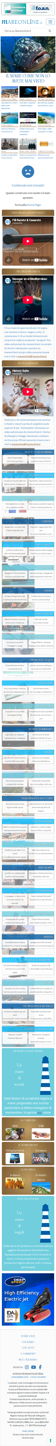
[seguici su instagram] (27, 1367)
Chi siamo (28, 1342)
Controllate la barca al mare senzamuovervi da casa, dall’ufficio (41, 1015)
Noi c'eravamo (28, 1359)
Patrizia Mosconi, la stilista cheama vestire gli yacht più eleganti (41, 807)
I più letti (28, 1348)
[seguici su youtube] (33, 1367)
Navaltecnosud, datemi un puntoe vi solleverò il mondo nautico (14, 853)
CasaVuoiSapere (38, 1377)
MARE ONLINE (28, 1431)
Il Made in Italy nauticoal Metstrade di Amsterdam (26, 131)
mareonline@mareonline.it (32, 356)
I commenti (28, 1354)
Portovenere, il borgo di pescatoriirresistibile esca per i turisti (41, 1038)
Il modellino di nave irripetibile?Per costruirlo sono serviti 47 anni (41, 715)
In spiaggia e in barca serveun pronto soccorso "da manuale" (15, 899)
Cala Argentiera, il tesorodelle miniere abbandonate (9, 105)
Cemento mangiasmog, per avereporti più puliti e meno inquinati (14, 1015)
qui (39, 1112)
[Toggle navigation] (50, 22)
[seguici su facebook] (40, 1367)
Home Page (34, 204)
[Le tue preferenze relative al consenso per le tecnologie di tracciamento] (51, 1441)
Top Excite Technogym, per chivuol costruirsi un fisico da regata (14, 969)
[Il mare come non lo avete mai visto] (28, 54)
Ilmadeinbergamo (20, 1377)
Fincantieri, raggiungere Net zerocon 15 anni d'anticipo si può (41, 530)
